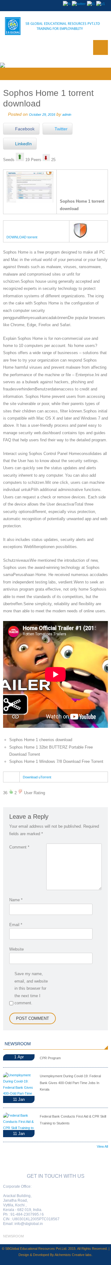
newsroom (13, 1236)
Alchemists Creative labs (73, 1255)
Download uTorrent (37, 777)
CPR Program (50, 1058)
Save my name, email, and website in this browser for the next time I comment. (31, 988)
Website (16, 949)
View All (102, 1146)
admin (66, 114)
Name (16, 900)
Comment (19, 847)
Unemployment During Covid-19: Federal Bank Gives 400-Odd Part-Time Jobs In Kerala (70, 1082)
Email (15, 924)
